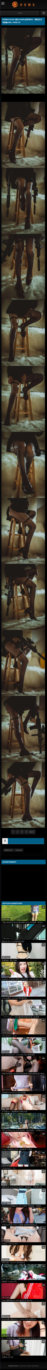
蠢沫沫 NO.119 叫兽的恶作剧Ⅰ (13, 941)
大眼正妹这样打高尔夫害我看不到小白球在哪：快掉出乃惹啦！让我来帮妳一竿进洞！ (24, 922)
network (19, 850)
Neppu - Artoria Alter (10, 1244)
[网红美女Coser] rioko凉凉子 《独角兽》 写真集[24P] (22, 1187)
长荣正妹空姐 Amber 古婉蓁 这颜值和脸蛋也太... (20, 1225)
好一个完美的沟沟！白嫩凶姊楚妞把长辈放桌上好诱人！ (23, 1338)
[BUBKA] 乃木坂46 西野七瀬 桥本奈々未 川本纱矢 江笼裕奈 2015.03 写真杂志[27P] (24, 979)
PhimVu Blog (23, 4)
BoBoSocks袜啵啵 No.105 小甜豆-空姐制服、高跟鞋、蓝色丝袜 (24, 1206)
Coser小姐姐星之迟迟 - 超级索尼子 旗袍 (17, 1149)
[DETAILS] (5, 841)
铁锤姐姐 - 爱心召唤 (9, 960)
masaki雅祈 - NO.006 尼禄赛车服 (14, 998)
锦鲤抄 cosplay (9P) (9, 1281)
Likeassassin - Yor (8, 1168)
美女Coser (8, 850)
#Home (20, 13)
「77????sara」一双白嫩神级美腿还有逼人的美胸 (20, 1017)
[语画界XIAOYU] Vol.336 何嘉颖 (14, 1092)
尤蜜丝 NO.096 (7, 1357)
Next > (32, 832)
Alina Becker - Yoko (9, 1036)
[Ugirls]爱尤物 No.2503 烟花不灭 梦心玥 (17, 1300)
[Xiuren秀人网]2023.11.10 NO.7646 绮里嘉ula (19, 1319)
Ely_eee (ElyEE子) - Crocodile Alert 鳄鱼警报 (18, 1055)
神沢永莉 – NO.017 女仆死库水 (13, 1263)
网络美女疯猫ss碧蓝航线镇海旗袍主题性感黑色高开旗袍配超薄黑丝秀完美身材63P (24, 1074)
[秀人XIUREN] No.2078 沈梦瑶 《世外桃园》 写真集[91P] (23, 1130)
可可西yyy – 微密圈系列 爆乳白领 (14, 1111)
